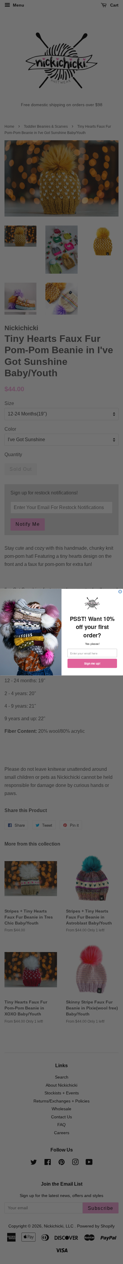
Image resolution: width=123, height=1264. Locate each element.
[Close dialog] (120, 591)
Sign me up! (92, 663)
